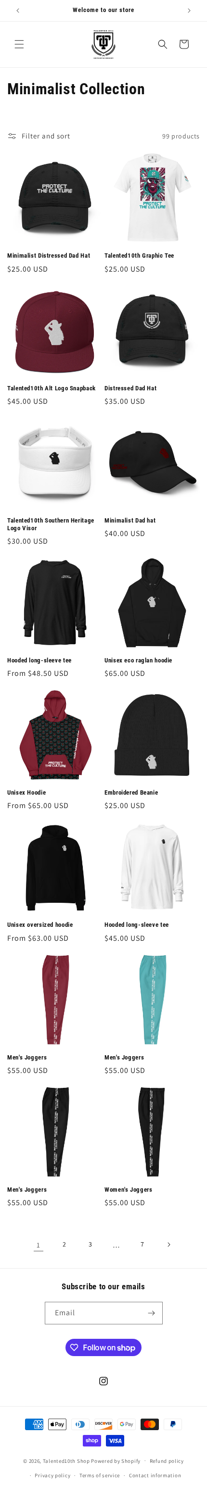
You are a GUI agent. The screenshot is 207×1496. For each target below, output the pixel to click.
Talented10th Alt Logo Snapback (51, 388)
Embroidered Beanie (131, 792)
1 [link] (38, 1244)
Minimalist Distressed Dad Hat (48, 255)
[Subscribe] (151, 1313)
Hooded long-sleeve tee (39, 660)
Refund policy (167, 1461)
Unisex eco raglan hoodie (138, 660)
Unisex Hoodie (26, 792)
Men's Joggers (27, 1057)
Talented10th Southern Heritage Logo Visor (50, 524)
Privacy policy (52, 1475)
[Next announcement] (189, 10)
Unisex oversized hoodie (40, 924)
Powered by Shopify (116, 1460)
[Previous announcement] (17, 10)
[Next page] (168, 1244)
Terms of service (99, 1475)
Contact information (155, 1475)
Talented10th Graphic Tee (139, 255)
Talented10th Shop (66, 1460)
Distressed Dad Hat (130, 388)
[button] (19, 44)
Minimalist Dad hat (129, 520)
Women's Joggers (128, 1189)
